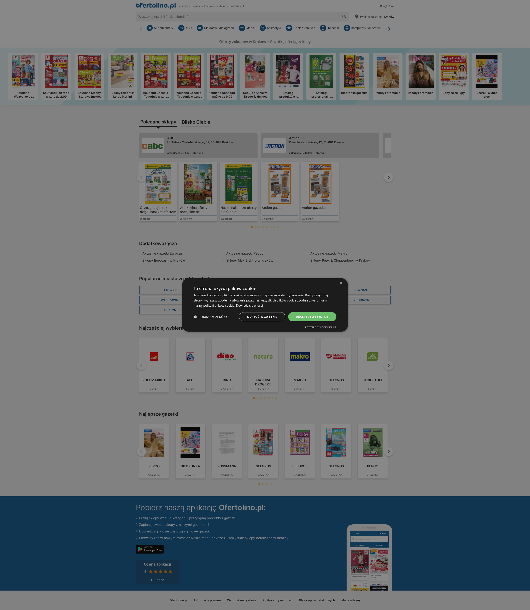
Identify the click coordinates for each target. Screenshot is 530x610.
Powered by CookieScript (320, 327)
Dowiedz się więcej (249, 305)
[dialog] (265, 305)
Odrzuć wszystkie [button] (262, 316)
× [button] (341, 283)
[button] (210, 317)
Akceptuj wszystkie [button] (312, 316)
